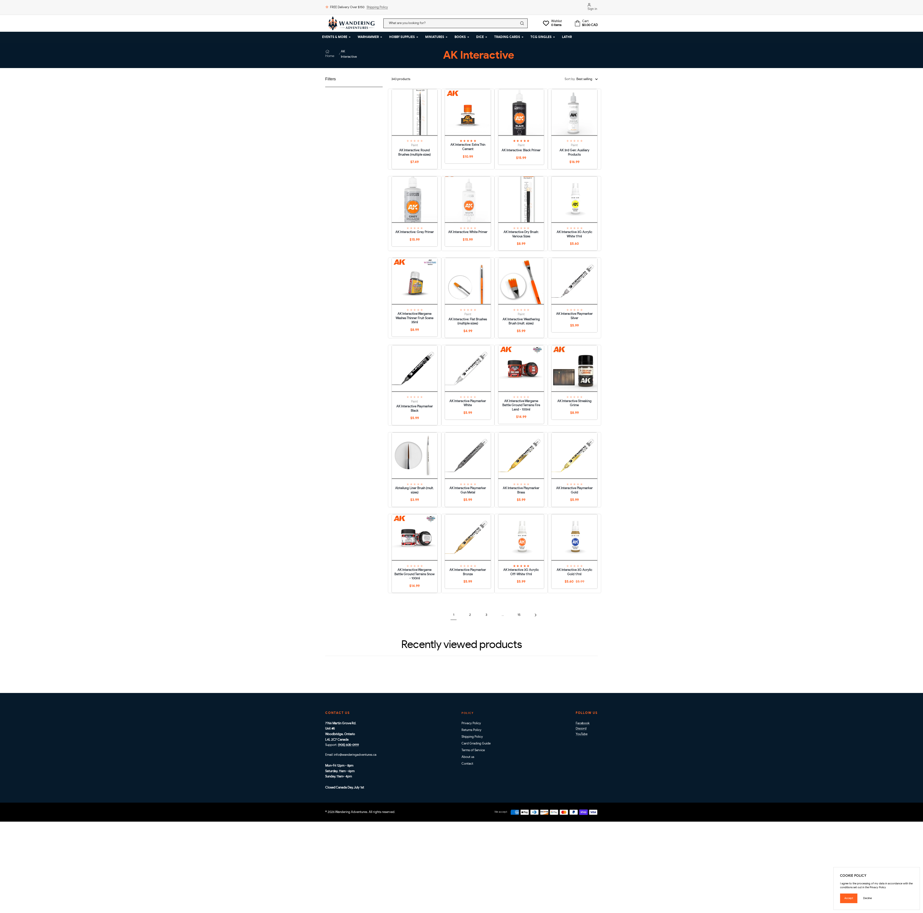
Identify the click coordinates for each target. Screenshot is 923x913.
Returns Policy (471, 730)
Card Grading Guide (476, 743)
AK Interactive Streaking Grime (574, 403)
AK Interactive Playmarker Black (414, 408)
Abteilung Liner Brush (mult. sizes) (414, 490)
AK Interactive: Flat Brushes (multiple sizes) (468, 321)
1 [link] (453, 615)
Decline (867, 898)
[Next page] (535, 615)
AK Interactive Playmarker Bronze (467, 572)
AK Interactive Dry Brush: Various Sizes (521, 234)
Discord (581, 728)
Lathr (567, 37)
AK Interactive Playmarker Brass (521, 490)
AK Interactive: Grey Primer (414, 232)
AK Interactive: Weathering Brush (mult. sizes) (521, 321)
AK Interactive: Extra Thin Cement (467, 147)
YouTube (581, 734)
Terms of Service (473, 750)
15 (519, 615)
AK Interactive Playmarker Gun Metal (467, 490)
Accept (848, 898)
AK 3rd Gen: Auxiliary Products (574, 152)
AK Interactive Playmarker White (467, 403)
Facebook (583, 723)
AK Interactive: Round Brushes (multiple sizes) (414, 152)
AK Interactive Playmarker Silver (574, 316)
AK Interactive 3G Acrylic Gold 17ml (574, 572)
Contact (467, 763)
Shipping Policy (377, 7)
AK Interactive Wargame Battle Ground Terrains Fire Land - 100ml (521, 405)
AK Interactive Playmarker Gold (574, 490)
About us (468, 757)
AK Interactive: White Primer (467, 232)
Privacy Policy (471, 723)
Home (329, 56)
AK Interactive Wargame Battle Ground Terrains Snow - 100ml (414, 574)
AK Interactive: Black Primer (521, 150)
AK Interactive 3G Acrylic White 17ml (574, 234)
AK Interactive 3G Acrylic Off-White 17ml (521, 572)
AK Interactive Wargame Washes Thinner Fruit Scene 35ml (414, 318)
